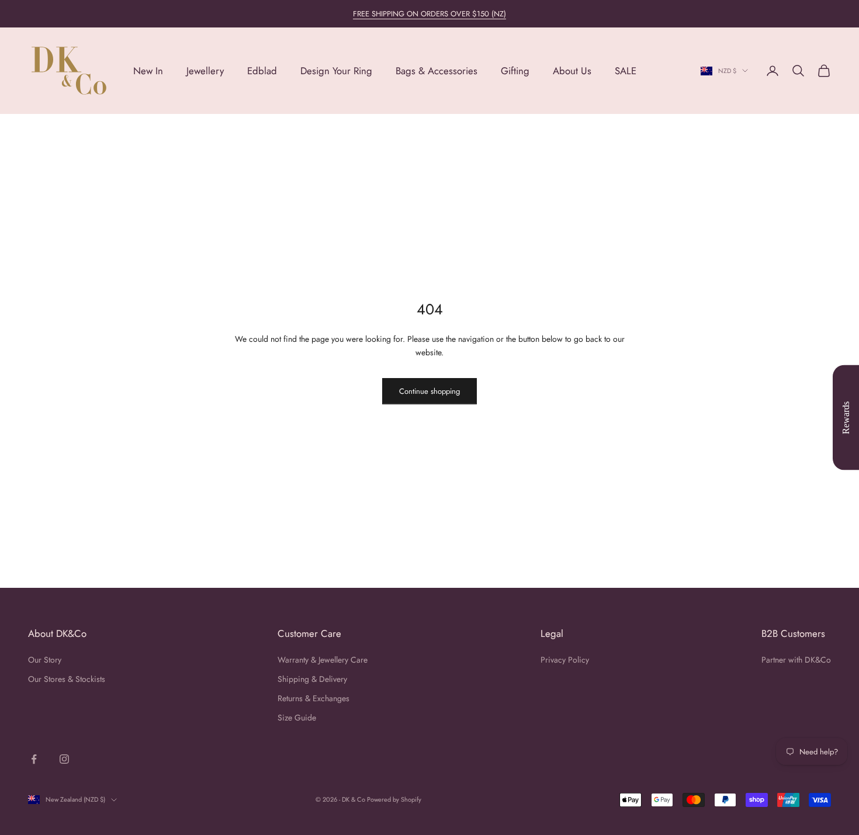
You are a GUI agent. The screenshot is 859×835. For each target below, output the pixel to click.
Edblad (262, 71)
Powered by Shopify (394, 799)
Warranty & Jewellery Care (323, 660)
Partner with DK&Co (796, 660)
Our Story (44, 660)
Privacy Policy (565, 660)
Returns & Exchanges (313, 698)
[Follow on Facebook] (34, 759)
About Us (572, 71)
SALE (625, 71)
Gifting (515, 71)
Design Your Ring (336, 71)
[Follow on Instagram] (64, 759)
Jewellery (205, 71)
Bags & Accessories (436, 71)
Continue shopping (429, 391)
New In (148, 71)
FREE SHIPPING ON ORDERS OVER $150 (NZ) (429, 13)
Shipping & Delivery (312, 679)
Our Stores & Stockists (66, 679)
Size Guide (297, 717)
